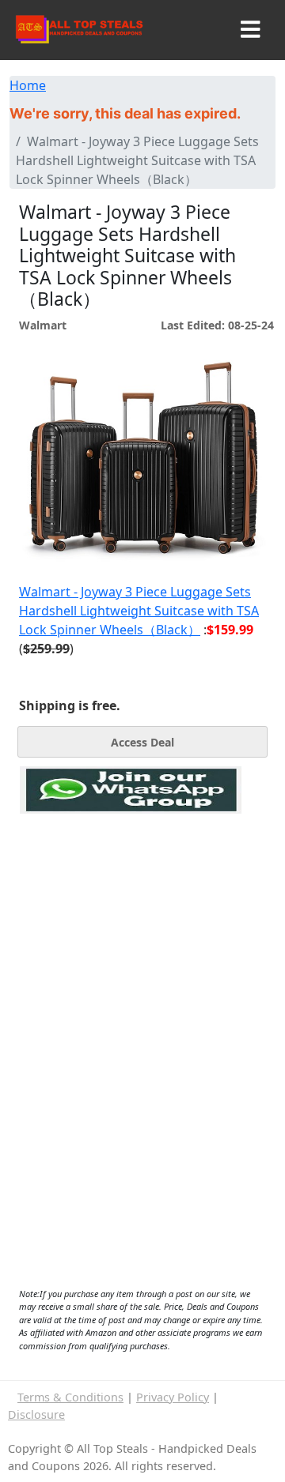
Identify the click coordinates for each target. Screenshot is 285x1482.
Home (28, 85)
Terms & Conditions (70, 1397)
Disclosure (36, 1414)
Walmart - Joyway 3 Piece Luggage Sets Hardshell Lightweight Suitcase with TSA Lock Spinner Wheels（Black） (139, 610)
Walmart (42, 325)
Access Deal (142, 742)
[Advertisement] (130, 886)
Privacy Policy (172, 1397)
